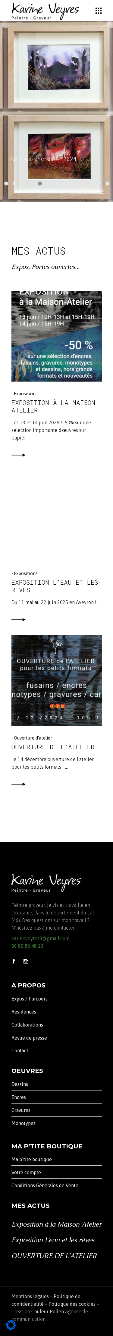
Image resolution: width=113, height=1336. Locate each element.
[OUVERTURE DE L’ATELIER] (56, 680)
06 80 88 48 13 (27, 946)
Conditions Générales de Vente (44, 1185)
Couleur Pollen (47, 1311)
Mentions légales (30, 1296)
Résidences (23, 1011)
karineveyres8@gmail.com (40, 938)
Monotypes (23, 1123)
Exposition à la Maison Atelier (53, 406)
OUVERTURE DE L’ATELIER (53, 747)
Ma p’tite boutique (31, 1159)
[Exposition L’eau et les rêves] (56, 515)
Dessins (19, 1084)
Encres (18, 1097)
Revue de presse (29, 1037)
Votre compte (26, 1172)
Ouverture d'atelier (33, 737)
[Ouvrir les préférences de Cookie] (11, 1328)
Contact (19, 1050)
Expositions (26, 393)
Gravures (20, 1110)
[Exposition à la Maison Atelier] (56, 336)
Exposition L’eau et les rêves (54, 586)
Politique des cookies (72, 1304)
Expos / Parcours (29, 998)
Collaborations (27, 1024)
